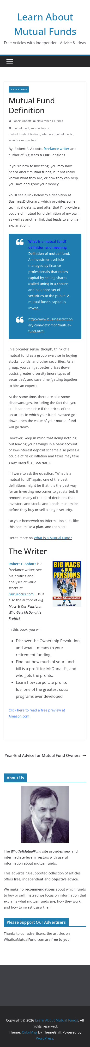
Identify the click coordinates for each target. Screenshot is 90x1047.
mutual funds (40, 128)
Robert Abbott (21, 121)
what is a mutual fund (23, 140)
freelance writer (56, 148)
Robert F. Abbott (22, 563)
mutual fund (20, 128)
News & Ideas (19, 89)
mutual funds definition (24, 134)
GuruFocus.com (21, 594)
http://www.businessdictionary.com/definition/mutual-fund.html (50, 325)
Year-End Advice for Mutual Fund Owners (42, 755)
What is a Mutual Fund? (53, 538)
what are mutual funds (57, 134)
